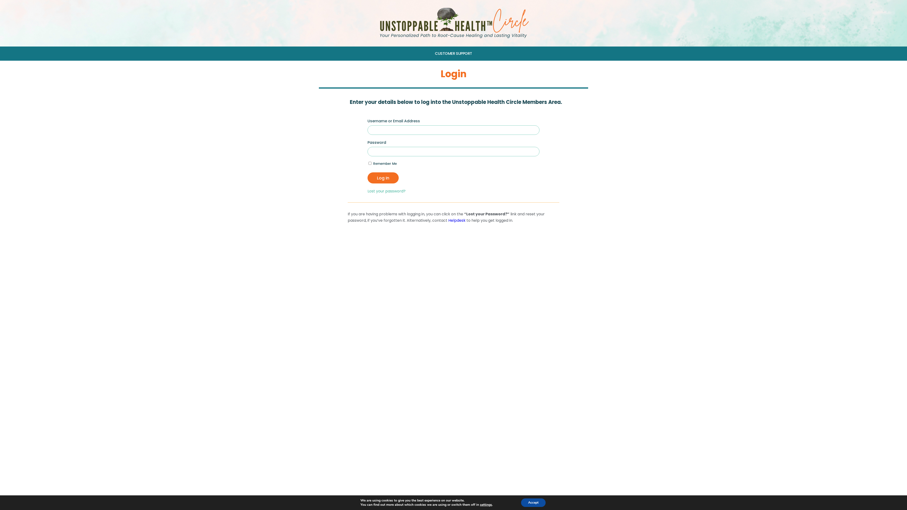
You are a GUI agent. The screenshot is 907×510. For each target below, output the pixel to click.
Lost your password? (387, 191)
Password (377, 142)
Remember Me (384, 164)
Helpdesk (457, 220)
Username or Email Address (394, 121)
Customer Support (453, 53)
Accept (533, 502)
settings (486, 505)
